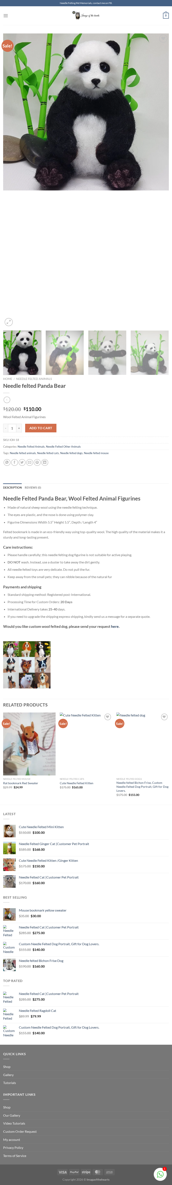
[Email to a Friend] (29, 462)
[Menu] (5, 15)
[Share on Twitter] (22, 462)
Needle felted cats (48, 453)
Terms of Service (14, 1156)
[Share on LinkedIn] (44, 462)
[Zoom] (9, 322)
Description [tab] (12, 487)
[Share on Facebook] (14, 462)
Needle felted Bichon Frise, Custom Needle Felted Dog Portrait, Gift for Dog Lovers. (142, 786)
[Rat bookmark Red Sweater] (29, 744)
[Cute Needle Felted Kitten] (86, 744)
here (115, 626)
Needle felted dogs (71, 453)
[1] (160, 1176)
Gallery (8, 1075)
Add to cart (40, 428)
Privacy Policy (13, 1147)
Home (7, 379)
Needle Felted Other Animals (63, 446)
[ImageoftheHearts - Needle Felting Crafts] (86, 15)
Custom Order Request (20, 1131)
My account (11, 1140)
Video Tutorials (14, 1123)
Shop (6, 1067)
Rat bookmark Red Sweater (20, 783)
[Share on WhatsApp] (7, 462)
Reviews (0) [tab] (33, 487)
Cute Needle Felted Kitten (76, 783)
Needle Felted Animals (34, 379)
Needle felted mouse (96, 453)
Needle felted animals (23, 453)
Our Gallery (11, 1115)
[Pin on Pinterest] (37, 462)
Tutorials (9, 1083)
